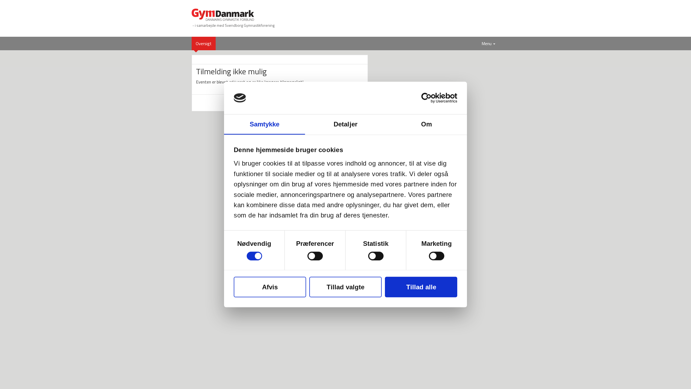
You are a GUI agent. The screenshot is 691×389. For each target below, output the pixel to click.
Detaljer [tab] (345, 124)
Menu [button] (487, 43)
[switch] (315, 255)
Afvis (270, 286)
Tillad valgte (345, 286)
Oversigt (206, 43)
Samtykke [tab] (265, 124)
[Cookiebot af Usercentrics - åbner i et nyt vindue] (433, 98)
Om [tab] (426, 124)
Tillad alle (421, 286)
